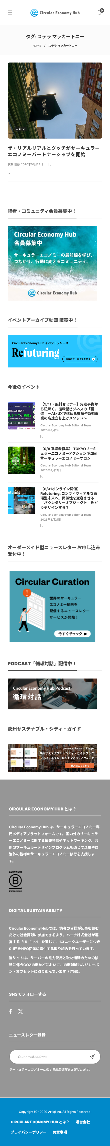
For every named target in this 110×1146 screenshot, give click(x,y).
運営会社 (83, 1122)
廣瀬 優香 (14, 164)
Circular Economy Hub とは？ (40, 1122)
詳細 (73, 971)
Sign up (92, 1056)
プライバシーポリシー (29, 1132)
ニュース (20, 128)
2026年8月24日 (50, 430)
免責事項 (60, 1132)
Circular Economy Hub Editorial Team (65, 425)
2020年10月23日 (32, 164)
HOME (37, 45)
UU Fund (30, 942)
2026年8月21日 (50, 470)
